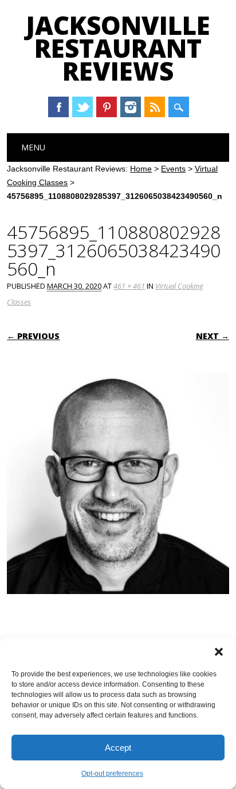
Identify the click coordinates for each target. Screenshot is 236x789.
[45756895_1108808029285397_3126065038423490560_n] (118, 604)
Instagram (130, 107)
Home (141, 168)
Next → (212, 335)
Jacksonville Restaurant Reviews (118, 48)
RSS (154, 107)
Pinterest (106, 107)
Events (173, 168)
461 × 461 (129, 286)
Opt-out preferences (112, 774)
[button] (219, 652)
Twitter (82, 107)
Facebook (58, 107)
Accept (118, 747)
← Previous (33, 335)
